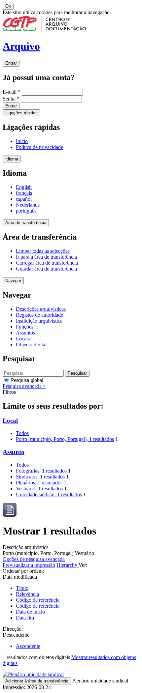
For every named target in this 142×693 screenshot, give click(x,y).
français (24, 193)
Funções (24, 327)
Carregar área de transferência (47, 263)
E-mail (11, 92)
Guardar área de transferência (46, 269)
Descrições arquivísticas (41, 309)
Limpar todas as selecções (43, 251)
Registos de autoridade (39, 315)
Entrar (11, 63)
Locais (23, 338)
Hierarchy (67, 565)
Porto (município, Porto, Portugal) (65, 439)
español (24, 199)
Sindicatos (40, 476)
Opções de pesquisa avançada (34, 559)
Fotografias (41, 471)
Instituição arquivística (39, 321)
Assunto (13, 451)
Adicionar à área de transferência (36, 681)
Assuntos (25, 332)
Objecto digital (31, 344)
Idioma (11, 159)
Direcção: (13, 629)
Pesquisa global (26, 380)
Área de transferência (25, 222)
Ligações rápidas (21, 112)
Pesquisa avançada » (24, 386)
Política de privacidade (39, 147)
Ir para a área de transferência (46, 257)
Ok (8, 6)
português (26, 211)
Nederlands (28, 205)
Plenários (39, 482)
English (24, 187)
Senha (11, 98)
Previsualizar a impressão (29, 565)
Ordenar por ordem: (23, 571)
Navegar (13, 280)
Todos (22, 433)
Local (10, 420)
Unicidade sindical (49, 494)
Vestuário (39, 488)
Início (22, 141)
